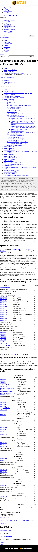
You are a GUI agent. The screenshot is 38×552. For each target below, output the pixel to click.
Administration (11, 101)
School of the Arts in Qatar (14, 145)
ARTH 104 (6, 345)
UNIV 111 (3, 388)
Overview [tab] (6, 80)
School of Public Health (10, 157)
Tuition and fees (8, 31)
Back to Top (3, 523)
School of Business (9, 146)
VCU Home (7, 12)
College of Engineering (10, 94)
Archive (6, 51)
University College (9, 161)
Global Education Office (10, 172)
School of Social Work (10, 159)
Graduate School (8, 165)
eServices (6, 23)
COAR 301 (3, 306)
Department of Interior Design (15, 137)
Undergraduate (8, 43)
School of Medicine (9, 153)
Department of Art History (14, 115)
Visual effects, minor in (17, 131)
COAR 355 (14, 354)
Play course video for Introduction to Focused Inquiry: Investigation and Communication (7, 392)
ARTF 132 (24, 249)
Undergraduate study (9, 91)
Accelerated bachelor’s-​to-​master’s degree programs (18, 93)
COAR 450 (3, 316)
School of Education (9, 150)
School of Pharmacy (9, 156)
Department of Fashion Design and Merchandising (21, 132)
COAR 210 (3, 302)
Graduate (6, 45)
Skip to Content (8, 8)
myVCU (6, 28)
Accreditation (11, 102)
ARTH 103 (3, 343)
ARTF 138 (5, 341)
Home (5, 40)
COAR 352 (3, 314)
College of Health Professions (12, 96)
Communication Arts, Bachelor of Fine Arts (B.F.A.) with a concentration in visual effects (23, 126)
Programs (6, 50)
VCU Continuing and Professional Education (16, 175)
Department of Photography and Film (17, 142)
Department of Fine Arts (14, 134)
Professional (7, 47)
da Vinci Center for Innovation (12, 162)
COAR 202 (3, 299)
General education (5, 287)
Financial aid (7, 25)
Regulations (7, 42)
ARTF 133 (31, 249)
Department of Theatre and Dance (16, 143)
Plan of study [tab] (7, 84)
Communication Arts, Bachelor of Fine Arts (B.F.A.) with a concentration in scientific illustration (23, 123)
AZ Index (6, 9)
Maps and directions (9, 26)
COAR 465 (3, 320)
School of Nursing (9, 154)
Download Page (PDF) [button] (6, 536)
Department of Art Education (15, 113)
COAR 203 (3, 301)
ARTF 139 (3, 340)
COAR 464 (3, 318)
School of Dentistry (9, 148)
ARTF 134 (3, 251)
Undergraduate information (14, 107)
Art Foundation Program (14, 110)
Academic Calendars (9, 20)
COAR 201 (3, 297)
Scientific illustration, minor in (19, 129)
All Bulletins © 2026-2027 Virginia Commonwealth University (17, 520)
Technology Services (9, 29)
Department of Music (13, 140)
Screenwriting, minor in (13, 108)
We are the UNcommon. (19, 548)
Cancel (2, 542)
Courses (6, 48)
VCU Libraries (8, 32)
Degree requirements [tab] (9, 82)
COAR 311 (3, 308)
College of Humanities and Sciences (14, 97)
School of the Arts (9, 71)
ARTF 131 (17, 249)
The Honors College (9, 173)
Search (2, 54)
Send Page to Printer (5, 530)
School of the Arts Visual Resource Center (19, 105)
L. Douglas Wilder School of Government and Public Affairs (20, 151)
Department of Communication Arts (14, 73)
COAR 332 (3, 312)
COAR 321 (3, 310)
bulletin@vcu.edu (5, 517)
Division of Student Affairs (11, 170)
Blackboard (7, 21)
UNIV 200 (3, 415)
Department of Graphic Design (15, 135)
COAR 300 (3, 304)
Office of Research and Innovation (13, 164)
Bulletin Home (8, 11)
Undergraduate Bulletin (10, 70)
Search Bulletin (4, 36)
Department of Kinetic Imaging (15, 138)
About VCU (7, 89)
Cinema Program (12, 112)
